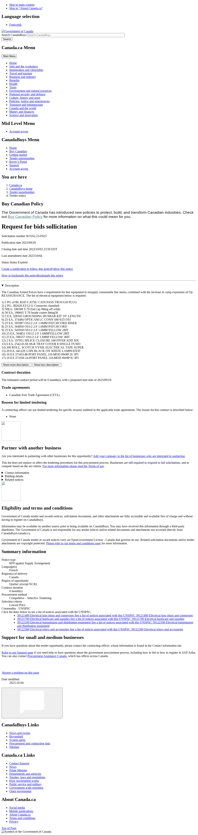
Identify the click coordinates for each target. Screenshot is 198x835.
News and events (19, 733)
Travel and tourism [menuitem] (20, 73)
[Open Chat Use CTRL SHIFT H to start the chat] (32, 703)
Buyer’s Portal (18, 161)
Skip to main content (21, 4)
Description (12, 285)
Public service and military (25, 784)
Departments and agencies (25, 773)
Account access (18, 131)
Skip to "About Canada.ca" (26, 8)
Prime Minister (18, 770)
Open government (20, 791)
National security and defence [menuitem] (27, 94)
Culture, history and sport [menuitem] (24, 97)
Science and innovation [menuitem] (23, 115)
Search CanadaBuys (14, 35)
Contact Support (19, 763)
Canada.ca (15, 185)
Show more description (16, 364)
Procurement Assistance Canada (47, 656)
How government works (24, 780)
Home (13, 147)
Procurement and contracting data (29, 743)
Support (14, 165)
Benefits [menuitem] (14, 80)
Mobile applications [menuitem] (21, 811)
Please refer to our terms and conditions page (73, 543)
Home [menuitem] (13, 63)
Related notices (14, 479)
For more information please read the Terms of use (73, 466)
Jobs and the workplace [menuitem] (23, 66)
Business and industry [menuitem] (22, 77)
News (12, 766)
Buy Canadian (18, 151)
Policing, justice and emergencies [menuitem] (29, 101)
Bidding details (14, 476)
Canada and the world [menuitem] (22, 108)
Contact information (17, 472)
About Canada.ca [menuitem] (20, 814)
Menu (9, 56)
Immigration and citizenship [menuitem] (26, 70)
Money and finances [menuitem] (21, 111)
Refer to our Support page (17, 652)
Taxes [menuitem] (12, 87)
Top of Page (9, 828)
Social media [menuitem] (17, 807)
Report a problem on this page (20, 672)
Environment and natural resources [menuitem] (30, 90)
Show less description (47, 364)
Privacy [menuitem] (14, 821)
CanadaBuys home (20, 188)
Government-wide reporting (26, 787)
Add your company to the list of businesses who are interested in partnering (139, 456)
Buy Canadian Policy (25, 217)
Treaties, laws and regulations (27, 777)
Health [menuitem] (13, 83)
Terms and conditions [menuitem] (22, 818)
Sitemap (14, 747)
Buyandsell (16, 736)
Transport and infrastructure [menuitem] (26, 104)
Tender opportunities (21, 158)
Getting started (18, 154)
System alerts (17, 740)
